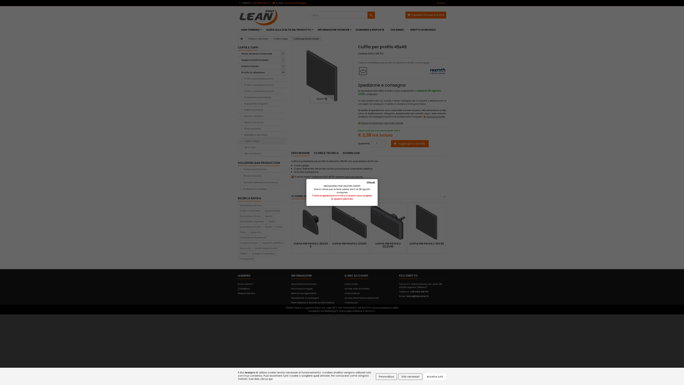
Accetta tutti (435, 376)
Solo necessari (410, 376)
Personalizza (386, 376)
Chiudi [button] (371, 182)
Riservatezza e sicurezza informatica (296, 379)
